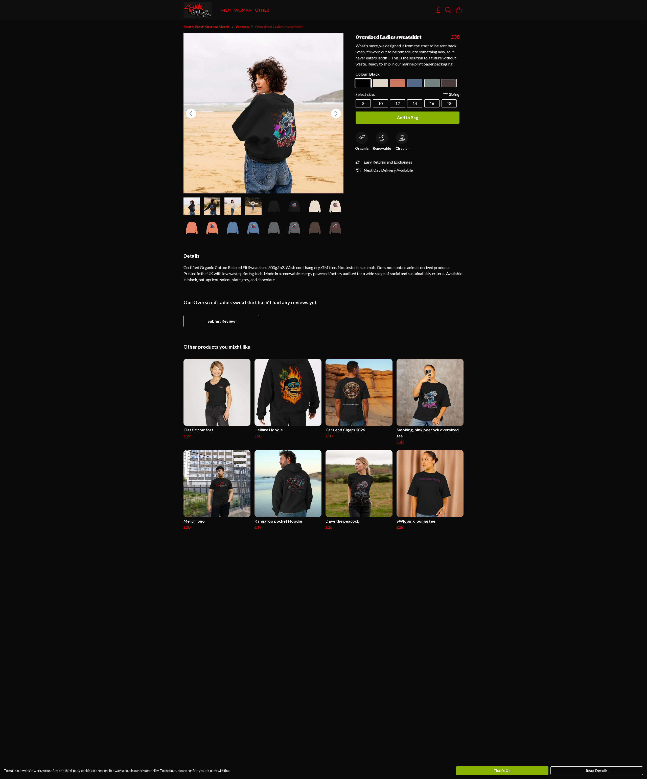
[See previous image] (191, 113)
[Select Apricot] (397, 83)
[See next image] (336, 113)
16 (432, 103)
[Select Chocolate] (449, 83)
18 (449, 103)
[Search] (448, 10)
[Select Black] (363, 83)
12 (397, 103)
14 (414, 103)
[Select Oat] (380, 83)
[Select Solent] (414, 83)
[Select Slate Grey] (432, 83)
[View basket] (458, 10)
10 (380, 103)
